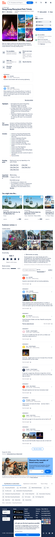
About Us (38, 511)
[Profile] (51, 3)
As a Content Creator (45, 513)
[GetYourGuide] (4, 3)
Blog (37, 515)
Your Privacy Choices (28, 517)
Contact (26, 511)
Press (37, 517)
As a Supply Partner (45, 511)
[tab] (11, 484)
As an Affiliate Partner (46, 515)
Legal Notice (26, 513)
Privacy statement (34, 477)
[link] (12, 208)
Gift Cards (38, 519)
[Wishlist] (36, 3)
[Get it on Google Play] (18, 512)
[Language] (46, 2)
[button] (7, 12)
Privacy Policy (27, 515)
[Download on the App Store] (18, 517)
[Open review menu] (51, 278)
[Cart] (41, 3)
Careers (37, 513)
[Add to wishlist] (20, 197)
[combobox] (17, 2)
